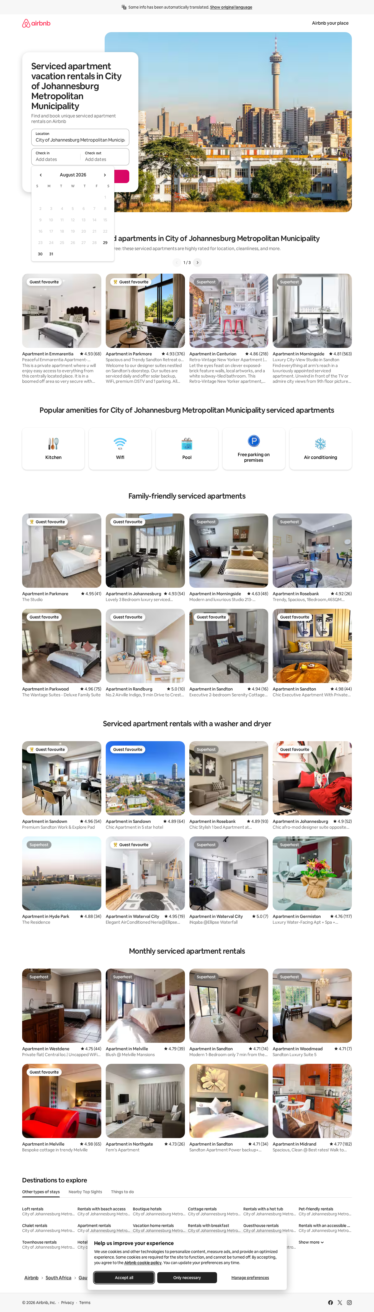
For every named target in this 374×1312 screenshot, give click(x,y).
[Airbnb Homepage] (36, 23)
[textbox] (56, 159)
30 (40, 253)
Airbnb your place (330, 23)
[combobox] (80, 140)
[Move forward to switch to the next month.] (104, 175)
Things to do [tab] (122, 1191)
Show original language (231, 7)
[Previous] (176, 262)
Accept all (124, 1277)
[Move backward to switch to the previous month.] (41, 175)
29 (105, 242)
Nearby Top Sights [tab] (85, 1191)
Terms (85, 1302)
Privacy (67, 1302)
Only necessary (187, 1277)
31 (51, 253)
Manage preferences (250, 1277)
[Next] (197, 262)
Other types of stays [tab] (41, 1191)
